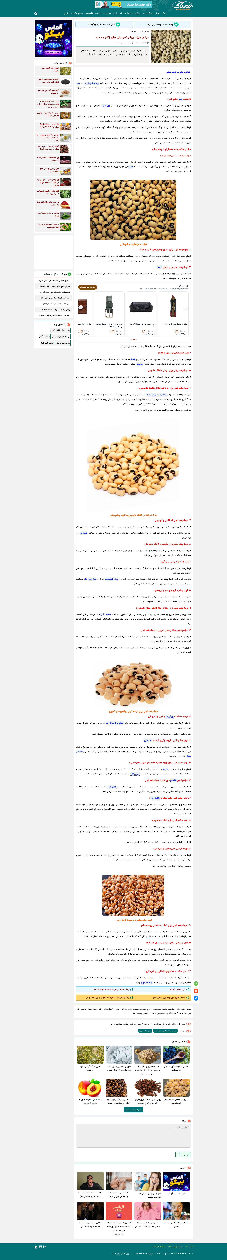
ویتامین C (162, 394)
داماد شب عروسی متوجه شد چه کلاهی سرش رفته (119, 1194)
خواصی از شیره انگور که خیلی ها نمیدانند (176, 1068)
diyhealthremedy (174, 1024)
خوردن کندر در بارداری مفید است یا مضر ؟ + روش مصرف (118, 1068)
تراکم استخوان (147, 982)
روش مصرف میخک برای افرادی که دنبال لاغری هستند (147, 1101)
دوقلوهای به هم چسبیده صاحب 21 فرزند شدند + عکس (148, 1224)
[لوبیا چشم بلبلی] (133, 465)
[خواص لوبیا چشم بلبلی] (133, 210)
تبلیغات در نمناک (159, 1246)
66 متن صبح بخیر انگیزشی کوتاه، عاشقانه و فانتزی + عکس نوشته (54, 286)
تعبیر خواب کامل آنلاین (60, 330)
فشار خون (112, 787)
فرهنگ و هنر (147, 13)
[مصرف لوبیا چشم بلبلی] (133, 895)
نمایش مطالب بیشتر (133, 1109)
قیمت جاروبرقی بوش (61, 336)
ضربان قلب (135, 773)
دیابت (159, 267)
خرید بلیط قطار (46, 343)
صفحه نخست (187, 1246)
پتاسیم (173, 780)
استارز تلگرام (44, 336)
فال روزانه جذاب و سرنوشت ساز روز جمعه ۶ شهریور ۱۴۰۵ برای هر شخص (119, 1226)
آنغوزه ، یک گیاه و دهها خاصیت (90, 1068)
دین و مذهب (77, 13)
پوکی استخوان (111, 579)
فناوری (66, 13)
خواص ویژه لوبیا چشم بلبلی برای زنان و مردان (122, 37)
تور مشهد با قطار (63, 343)
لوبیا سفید (106, 105)
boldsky (147, 1024)
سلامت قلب (105, 614)
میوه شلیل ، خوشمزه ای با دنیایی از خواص (90, 1101)
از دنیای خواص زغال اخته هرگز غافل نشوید (54, 280)
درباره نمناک (173, 1246)
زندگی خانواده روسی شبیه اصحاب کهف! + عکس (111, 989)
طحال (132, 359)
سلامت (98, 13)
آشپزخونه (89, 13)
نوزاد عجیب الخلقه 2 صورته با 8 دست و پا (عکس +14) (90, 1194)
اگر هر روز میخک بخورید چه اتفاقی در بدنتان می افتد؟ (119, 1101)
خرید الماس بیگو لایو (177, 989)
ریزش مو (169, 716)
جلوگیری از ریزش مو (115, 723)
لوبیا (180, 99)
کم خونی (148, 740)
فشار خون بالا (90, 579)
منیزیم (165, 769)
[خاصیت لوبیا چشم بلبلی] (133, 684)
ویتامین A (151, 394)
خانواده (128, 13)
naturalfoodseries (159, 1024)
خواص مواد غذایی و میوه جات (165, 1030)
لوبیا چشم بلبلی (92, 83)
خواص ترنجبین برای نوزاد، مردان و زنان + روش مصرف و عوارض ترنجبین (147, 1070)
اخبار (157, 13)
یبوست (140, 364)
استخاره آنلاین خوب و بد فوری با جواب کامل (169, 997)
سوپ (78, 83)
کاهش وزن (155, 798)
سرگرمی (137, 13)
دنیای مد (107, 13)
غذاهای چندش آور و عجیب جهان (176, 1224)
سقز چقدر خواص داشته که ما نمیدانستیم (176, 1101)
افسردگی (83, 533)
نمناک (164, 13)
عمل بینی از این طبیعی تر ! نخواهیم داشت (149, 1195)
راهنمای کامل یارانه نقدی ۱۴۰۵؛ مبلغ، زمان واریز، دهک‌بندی (107, 997)
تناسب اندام (118, 13)
